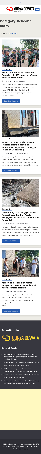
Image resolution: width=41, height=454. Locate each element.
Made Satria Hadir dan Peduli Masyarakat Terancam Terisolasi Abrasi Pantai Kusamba (19, 285)
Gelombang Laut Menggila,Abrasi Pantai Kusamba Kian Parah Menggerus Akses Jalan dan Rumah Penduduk (20, 216)
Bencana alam (7, 69)
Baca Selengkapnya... (11, 101)
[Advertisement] (20, 409)
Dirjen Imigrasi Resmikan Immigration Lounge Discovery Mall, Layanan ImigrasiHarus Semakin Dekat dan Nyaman (20, 356)
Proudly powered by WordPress (14, 446)
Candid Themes (21, 449)
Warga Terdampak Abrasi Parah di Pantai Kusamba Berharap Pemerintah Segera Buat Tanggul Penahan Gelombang (20, 146)
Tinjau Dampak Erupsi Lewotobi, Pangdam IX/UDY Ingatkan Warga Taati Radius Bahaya (19, 75)
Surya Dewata (20, 81)
